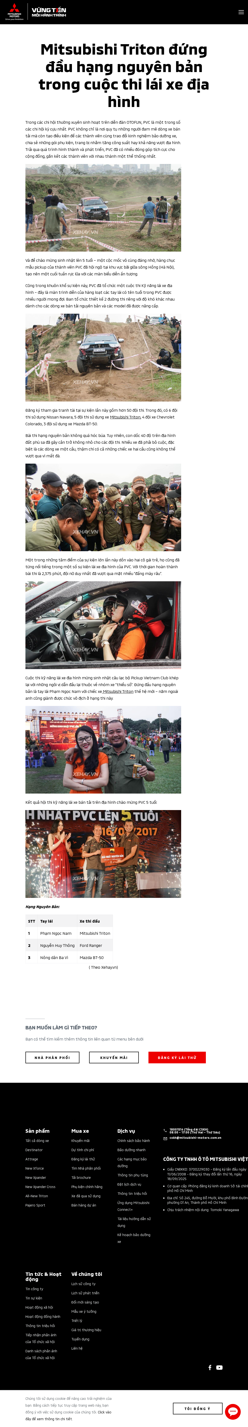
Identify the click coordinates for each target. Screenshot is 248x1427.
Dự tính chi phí (82, 1149)
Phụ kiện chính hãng (86, 1186)
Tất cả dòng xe (37, 1140)
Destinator (34, 1149)
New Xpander (35, 1177)
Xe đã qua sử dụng (86, 1195)
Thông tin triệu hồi (132, 1193)
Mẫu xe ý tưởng (83, 1311)
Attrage (31, 1158)
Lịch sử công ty (83, 1283)
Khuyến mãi (80, 1140)
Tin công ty (34, 1288)
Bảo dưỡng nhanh (131, 1149)
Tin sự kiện (33, 1298)
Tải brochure (81, 1177)
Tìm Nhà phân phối (86, 1168)
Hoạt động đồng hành (42, 1316)
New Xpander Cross (40, 1186)
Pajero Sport (35, 1205)
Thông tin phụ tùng (132, 1175)
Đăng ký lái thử (83, 1158)
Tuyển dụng (80, 1339)
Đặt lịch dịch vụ (129, 1184)
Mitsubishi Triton (125, 416)
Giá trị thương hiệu (86, 1329)
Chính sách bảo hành (133, 1140)
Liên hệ (77, 1348)
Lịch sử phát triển (85, 1292)
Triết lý (76, 1320)
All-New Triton (36, 1195)
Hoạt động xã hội (39, 1307)
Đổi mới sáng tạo (85, 1302)
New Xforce (34, 1168)
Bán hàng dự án (83, 1205)
